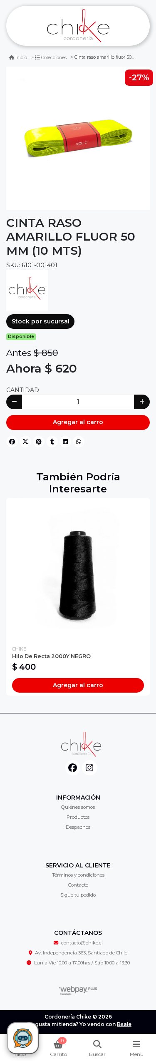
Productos (78, 817)
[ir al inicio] (81, 744)
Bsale (124, 1024)
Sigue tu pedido (78, 895)
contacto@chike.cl (82, 943)
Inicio (21, 57)
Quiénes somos (78, 807)
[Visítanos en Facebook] (73, 767)
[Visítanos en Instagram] (89, 767)
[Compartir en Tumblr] (52, 441)
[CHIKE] (27, 289)
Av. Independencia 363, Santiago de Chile (81, 953)
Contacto (78, 885)
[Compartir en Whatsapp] (78, 441)
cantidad (22, 390)
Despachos (78, 827)
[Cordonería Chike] (78, 26)
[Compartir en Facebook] (12, 441)
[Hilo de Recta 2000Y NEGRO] (78, 569)
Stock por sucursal (40, 321)
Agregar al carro (78, 422)
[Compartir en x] (25, 441)
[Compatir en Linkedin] (65, 441)
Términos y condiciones (78, 875)
